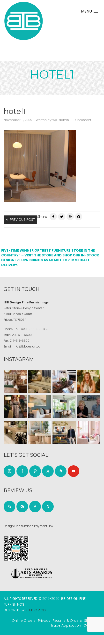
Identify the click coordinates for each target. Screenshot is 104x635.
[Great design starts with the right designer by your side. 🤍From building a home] (39, 432)
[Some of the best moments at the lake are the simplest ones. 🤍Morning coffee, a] (64, 406)
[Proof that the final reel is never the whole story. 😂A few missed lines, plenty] (88, 406)
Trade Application (66, 625)
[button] (89, 11)
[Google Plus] (78, 216)
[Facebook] (53, 216)
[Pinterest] (70, 216)
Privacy (44, 620)
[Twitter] (61, 216)
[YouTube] (73, 471)
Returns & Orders (67, 620)
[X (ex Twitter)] (48, 471)
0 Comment (82, 120)
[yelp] (9, 506)
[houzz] (61, 471)
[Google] (22, 506)
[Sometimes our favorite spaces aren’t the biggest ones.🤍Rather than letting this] (88, 432)
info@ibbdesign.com (28, 346)
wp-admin (60, 120)
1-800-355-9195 (37, 329)
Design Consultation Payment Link (28, 526)
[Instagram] (9, 471)
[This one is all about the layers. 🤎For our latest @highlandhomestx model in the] (15, 381)
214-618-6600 (22, 335)
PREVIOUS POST (22, 219)
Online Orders (24, 620)
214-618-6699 (20, 341)
